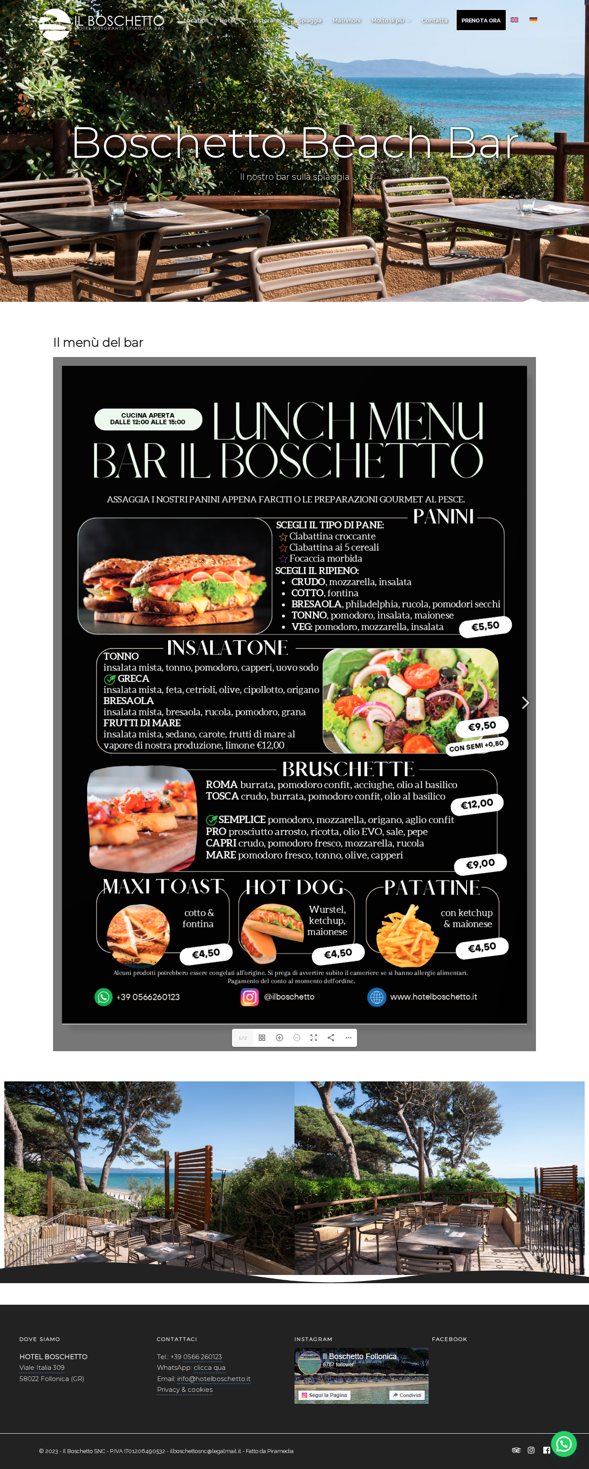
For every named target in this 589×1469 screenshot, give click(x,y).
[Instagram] (531, 1450)
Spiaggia (310, 20)
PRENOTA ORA (481, 20)
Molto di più (388, 20)
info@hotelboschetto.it (214, 1379)
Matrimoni (346, 20)
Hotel (228, 20)
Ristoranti (267, 20)
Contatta (435, 20)
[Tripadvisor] (516, 1450)
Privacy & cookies (185, 1389)
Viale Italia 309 (42, 1367)
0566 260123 (202, 1357)
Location (196, 20)
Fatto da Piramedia (270, 1451)
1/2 (243, 1038)
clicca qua (210, 1367)
